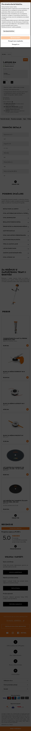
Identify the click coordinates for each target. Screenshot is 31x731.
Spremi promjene (15, 38)
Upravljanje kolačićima (8, 31)
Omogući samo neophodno (15, 41)
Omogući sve (15, 44)
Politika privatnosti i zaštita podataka (11, 27)
